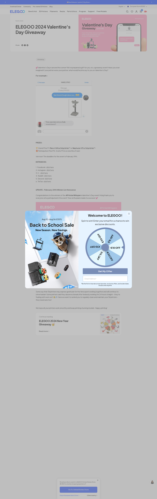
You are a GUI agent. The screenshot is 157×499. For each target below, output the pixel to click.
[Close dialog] (129, 214)
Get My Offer (105, 271)
